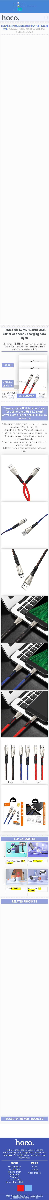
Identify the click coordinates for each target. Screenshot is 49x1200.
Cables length (8, 383)
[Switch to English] (21, 3)
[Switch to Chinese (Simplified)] (27, 6)
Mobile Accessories (19, 26)
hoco (41, 396)
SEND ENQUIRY (26, 396)
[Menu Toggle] (46, 17)
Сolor (7, 365)
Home (4, 26)
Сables (35, 26)
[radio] (33, 358)
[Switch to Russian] (19, 10)
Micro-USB (11, 397)
